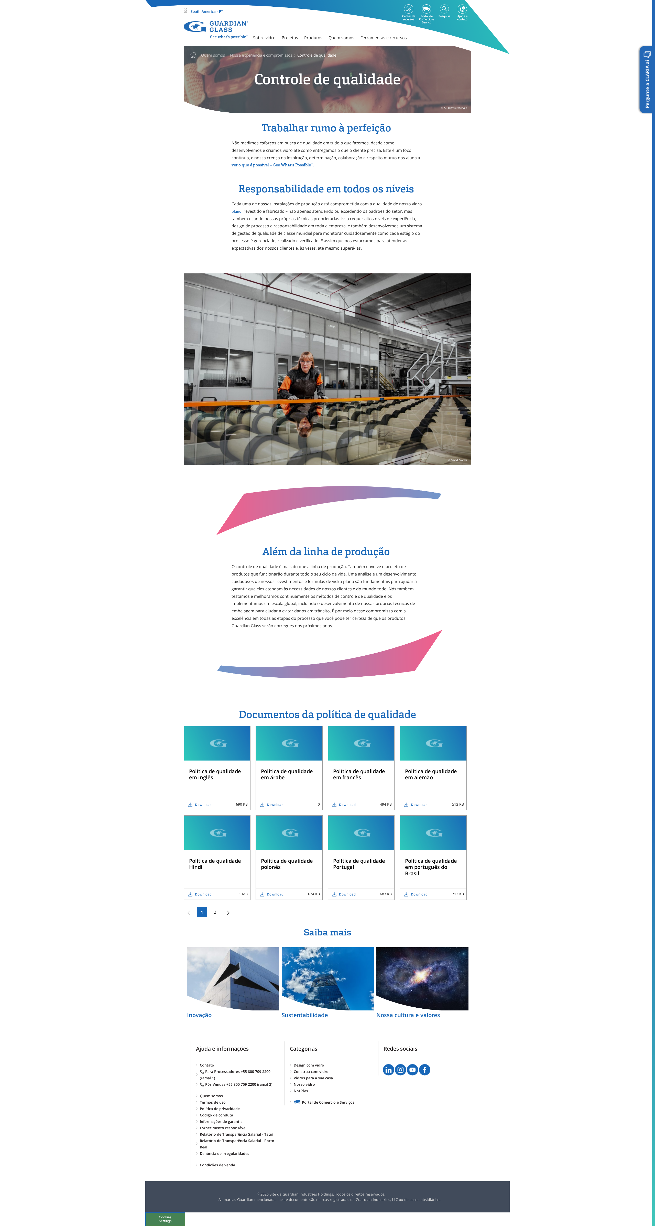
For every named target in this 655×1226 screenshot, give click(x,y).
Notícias (301, 1090)
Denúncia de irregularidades (224, 1153)
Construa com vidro (311, 1071)
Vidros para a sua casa (313, 1077)
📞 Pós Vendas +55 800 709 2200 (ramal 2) (236, 1084)
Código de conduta (216, 1115)
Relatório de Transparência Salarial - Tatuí (236, 1134)
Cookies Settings (165, 1219)
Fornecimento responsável (223, 1127)
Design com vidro (309, 1065)
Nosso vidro (304, 1084)
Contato (207, 1065)
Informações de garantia (221, 1121)
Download (203, 804)
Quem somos (211, 1095)
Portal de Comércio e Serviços (328, 1102)
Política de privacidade (220, 1108)
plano (237, 211)
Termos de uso (213, 1102)
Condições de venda (217, 1165)
